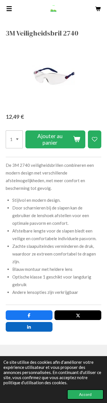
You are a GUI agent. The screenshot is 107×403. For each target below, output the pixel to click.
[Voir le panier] (98, 8)
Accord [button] (85, 394)
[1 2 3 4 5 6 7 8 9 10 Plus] (14, 139)
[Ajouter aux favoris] (94, 139)
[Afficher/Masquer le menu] (9, 8)
